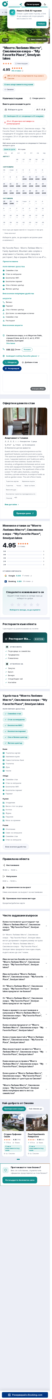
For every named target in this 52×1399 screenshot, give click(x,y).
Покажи (27, 350)
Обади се (12, 362)
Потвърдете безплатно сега (19, 1180)
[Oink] (5, 4)
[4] (31, 604)
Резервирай (13, 368)
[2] (18, 604)
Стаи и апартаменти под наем (18, 84)
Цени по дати (9, 149)
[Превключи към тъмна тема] (45, 4)
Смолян (10, 89)
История (21, 149)
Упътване (10, 343)
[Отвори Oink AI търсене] (21, 4)
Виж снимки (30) (38, 39)
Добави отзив (31, 362)
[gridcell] (18, 161)
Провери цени (23, 513)
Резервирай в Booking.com (27, 1394)
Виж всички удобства (15, 847)
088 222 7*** (13, 350)
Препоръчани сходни (14, 1109)
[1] (12, 604)
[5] (37, 604)
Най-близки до (35, 1109)
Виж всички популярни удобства (18, 293)
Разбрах (41, 24)
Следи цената (38, 98)
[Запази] (20, 1117)
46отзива (16, 71)
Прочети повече (10, 261)
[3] (25, 604)
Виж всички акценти (13, 325)
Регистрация (33, 4)
